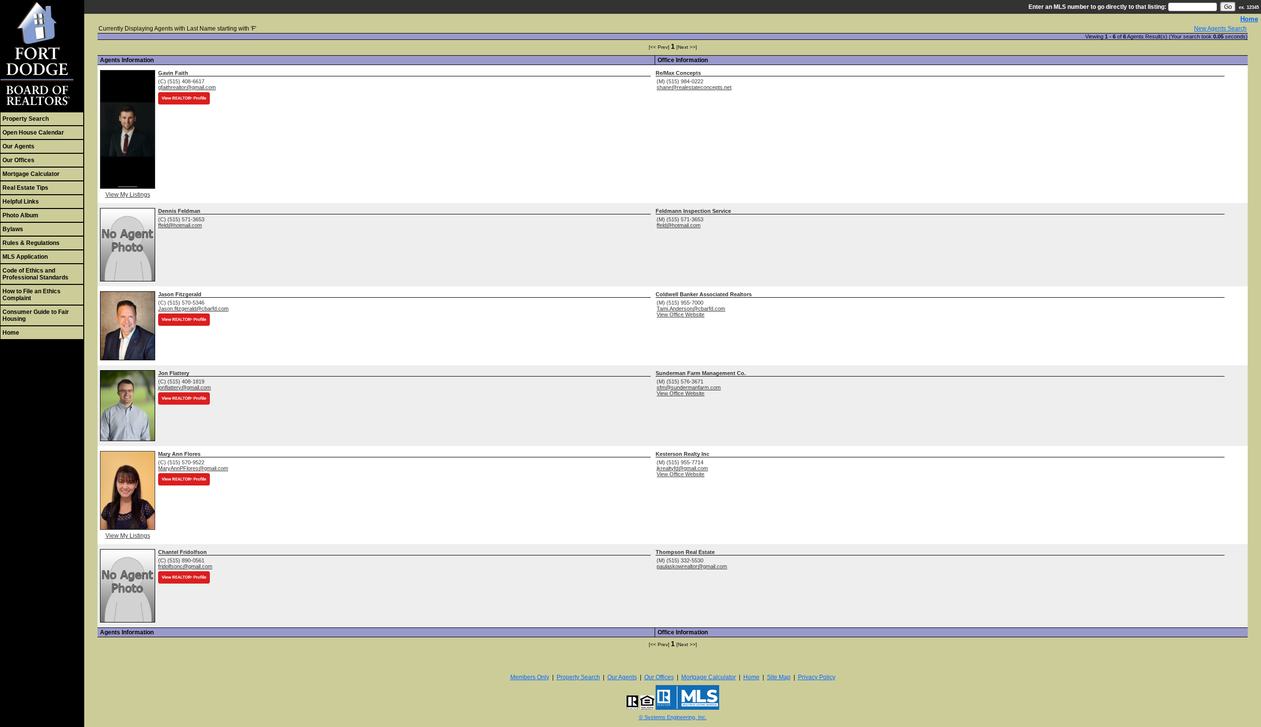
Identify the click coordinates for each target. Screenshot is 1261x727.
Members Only (529, 677)
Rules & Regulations (31, 243)
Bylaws (12, 229)
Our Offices (18, 160)
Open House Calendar (33, 132)
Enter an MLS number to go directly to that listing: (1097, 6)
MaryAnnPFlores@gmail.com (193, 468)
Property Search (25, 118)
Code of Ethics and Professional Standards (35, 274)
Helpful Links (20, 201)
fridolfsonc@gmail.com (185, 566)
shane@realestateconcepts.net (694, 87)
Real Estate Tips (25, 187)
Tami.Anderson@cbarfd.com (691, 309)
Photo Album (20, 215)
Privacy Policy (816, 677)
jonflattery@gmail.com (184, 387)
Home (10, 332)
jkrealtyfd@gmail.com (682, 468)
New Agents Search (1220, 28)
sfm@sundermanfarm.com (689, 387)
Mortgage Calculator (31, 174)
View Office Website (680, 314)
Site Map (779, 677)
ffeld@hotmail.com (180, 225)
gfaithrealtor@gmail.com (187, 87)
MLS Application (25, 256)
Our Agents (18, 146)
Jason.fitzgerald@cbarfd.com (193, 309)
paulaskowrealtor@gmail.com (692, 566)
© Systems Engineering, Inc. (673, 717)
